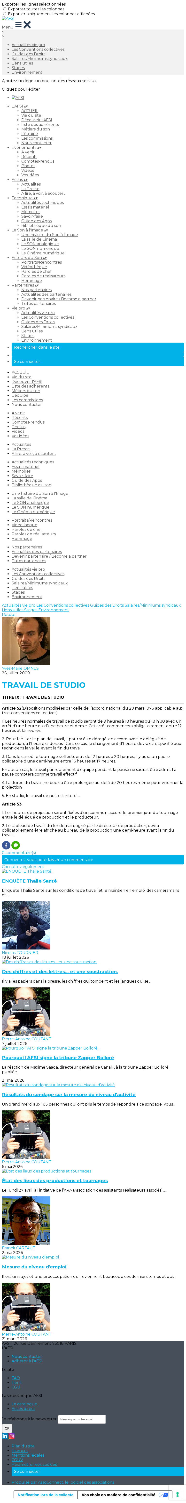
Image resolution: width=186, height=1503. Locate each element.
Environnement (27, 72)
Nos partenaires (36, 290)
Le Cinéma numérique (43, 253)
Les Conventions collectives (38, 49)
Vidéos (27, 170)
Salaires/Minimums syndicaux (40, 58)
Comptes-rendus (37, 161)
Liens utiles (22, 63)
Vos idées (30, 175)
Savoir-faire (32, 216)
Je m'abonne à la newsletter (30, 1419)
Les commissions (37, 138)
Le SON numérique (40, 248)
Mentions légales (28, 1455)
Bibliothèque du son (41, 225)
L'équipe (29, 133)
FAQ (16, 1378)
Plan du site (23, 1446)
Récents (29, 156)
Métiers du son (35, 129)
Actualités (31, 184)
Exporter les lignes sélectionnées (34, 4)
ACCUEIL (29, 110)
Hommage (31, 280)
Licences (20, 1450)
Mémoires (30, 211)
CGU (16, 1387)
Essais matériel (35, 207)
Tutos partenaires (38, 303)
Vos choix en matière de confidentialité (118, 1494)
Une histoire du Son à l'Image (49, 234)
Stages (18, 67)
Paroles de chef (36, 271)
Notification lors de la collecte (46, 1494)
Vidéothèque (34, 267)
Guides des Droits (28, 54)
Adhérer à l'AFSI (27, 1361)
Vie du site (31, 115)
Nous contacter (36, 143)
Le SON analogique (40, 244)
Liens (16, 1382)
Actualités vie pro (28, 45)
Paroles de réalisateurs (43, 276)
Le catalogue (24, 1404)
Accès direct (23, 1408)
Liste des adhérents (40, 124)
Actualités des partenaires (46, 294)
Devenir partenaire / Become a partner (58, 299)
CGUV (17, 1460)
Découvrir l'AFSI (36, 120)
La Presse (30, 189)
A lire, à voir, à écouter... (43, 193)
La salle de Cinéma (39, 239)
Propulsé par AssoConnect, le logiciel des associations (63, 1482)
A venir (28, 152)
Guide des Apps (36, 221)
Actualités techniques (42, 202)
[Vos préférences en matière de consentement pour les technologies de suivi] (177, 1494)
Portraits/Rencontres (41, 262)
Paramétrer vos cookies (34, 1464)
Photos (28, 166)
